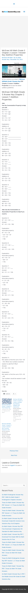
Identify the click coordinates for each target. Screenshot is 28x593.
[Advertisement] (14, 31)
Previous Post (14, 451)
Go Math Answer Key (19, 589)
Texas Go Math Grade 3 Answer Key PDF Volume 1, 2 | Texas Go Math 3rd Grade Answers (13, 513)
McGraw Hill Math (7, 57)
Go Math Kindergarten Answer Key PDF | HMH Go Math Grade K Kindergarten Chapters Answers (12, 497)
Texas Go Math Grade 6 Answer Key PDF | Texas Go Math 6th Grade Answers (13, 552)
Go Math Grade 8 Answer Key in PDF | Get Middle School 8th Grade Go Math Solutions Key (13, 576)
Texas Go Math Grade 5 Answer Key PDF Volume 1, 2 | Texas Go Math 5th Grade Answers (13, 505)
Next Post (14, 455)
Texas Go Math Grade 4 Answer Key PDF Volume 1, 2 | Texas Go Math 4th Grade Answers (13, 545)
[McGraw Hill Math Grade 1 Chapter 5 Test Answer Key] (7, 401)
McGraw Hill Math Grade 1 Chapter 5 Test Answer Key (6, 406)
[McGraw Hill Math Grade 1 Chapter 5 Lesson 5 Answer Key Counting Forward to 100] (7, 433)
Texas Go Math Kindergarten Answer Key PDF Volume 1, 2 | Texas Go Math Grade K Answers (13, 560)
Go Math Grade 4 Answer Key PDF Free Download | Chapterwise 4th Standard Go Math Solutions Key (12, 529)
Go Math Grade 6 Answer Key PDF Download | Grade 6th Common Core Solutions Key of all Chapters (13, 521)
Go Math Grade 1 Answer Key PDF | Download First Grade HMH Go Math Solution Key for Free (13, 537)
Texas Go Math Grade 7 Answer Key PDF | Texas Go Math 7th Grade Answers (13, 568)
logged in (13, 465)
